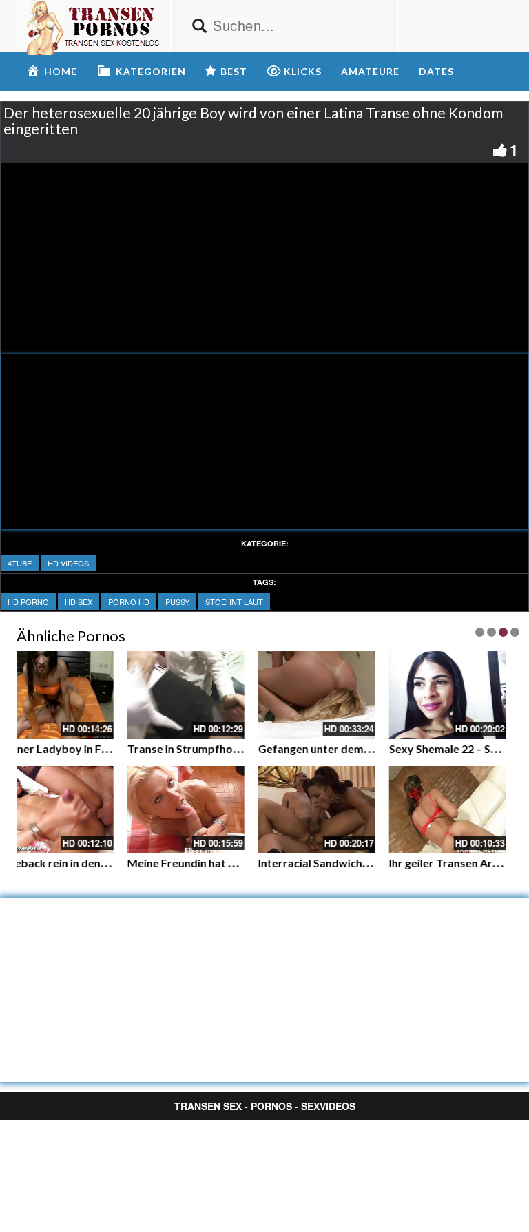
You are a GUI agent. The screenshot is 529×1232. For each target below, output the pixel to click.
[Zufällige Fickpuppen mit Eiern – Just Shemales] (420, 695)
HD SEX (78, 601)
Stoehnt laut (234, 601)
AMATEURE (370, 71)
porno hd (128, 601)
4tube (20, 563)
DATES (436, 71)
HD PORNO (28, 601)
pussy (177, 601)
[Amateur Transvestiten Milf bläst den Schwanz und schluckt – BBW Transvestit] (290, 695)
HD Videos (68, 563)
